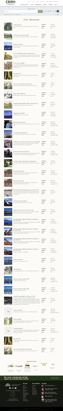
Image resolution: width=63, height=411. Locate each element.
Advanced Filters (47, 11)
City (13, 14)
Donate (37, 1)
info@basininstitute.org (14, 400)
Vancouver (18, 14)
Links (24, 398)
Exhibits (45, 4)
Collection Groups (7, 14)
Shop (32, 4)
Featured (34, 388)
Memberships (38, 4)
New (33, 386)
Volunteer (42, 1)
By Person (34, 394)
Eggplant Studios (14, 409)
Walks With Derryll (48, 396)
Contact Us (25, 399)
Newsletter (25, 390)
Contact (33, 1)
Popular (34, 389)
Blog (56, 4)
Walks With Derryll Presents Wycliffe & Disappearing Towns (51, 393)
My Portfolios (56, 1)
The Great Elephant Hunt (50, 385)
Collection (34, 385)
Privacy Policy (25, 400)
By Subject (34, 391)
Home (24, 385)
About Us (25, 386)
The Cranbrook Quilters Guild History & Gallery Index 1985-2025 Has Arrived (51, 400)
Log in (52, 409)
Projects (50, 4)
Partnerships (25, 394)
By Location (34, 390)
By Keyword (34, 393)
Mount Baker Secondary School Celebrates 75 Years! (51, 389)
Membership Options (54, 378)
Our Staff (25, 388)
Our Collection (24, 4)
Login (51, 1)
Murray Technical (25, 409)
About (29, 1)
